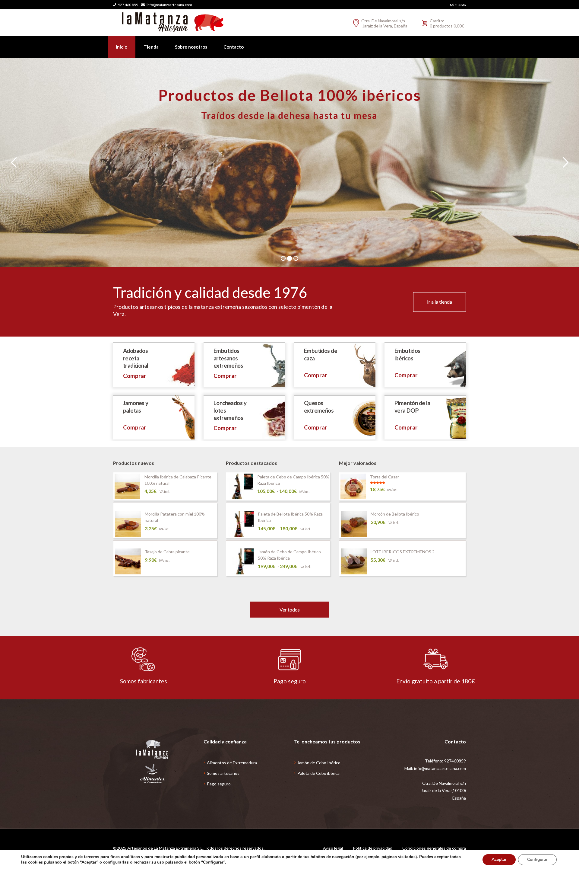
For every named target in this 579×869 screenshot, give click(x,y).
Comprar (134, 375)
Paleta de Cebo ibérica (318, 773)
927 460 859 (128, 4)
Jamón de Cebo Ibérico (318, 762)
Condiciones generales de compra (434, 848)
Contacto (233, 47)
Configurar (537, 859)
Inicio (121, 47)
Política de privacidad (372, 848)
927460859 (455, 760)
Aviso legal (333, 848)
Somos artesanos (223, 773)
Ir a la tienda (439, 302)
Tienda (151, 47)
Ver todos (290, 609)
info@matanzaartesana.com (169, 4)
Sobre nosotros (191, 47)
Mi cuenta (458, 5)
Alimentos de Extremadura (232, 762)
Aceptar (499, 859)
